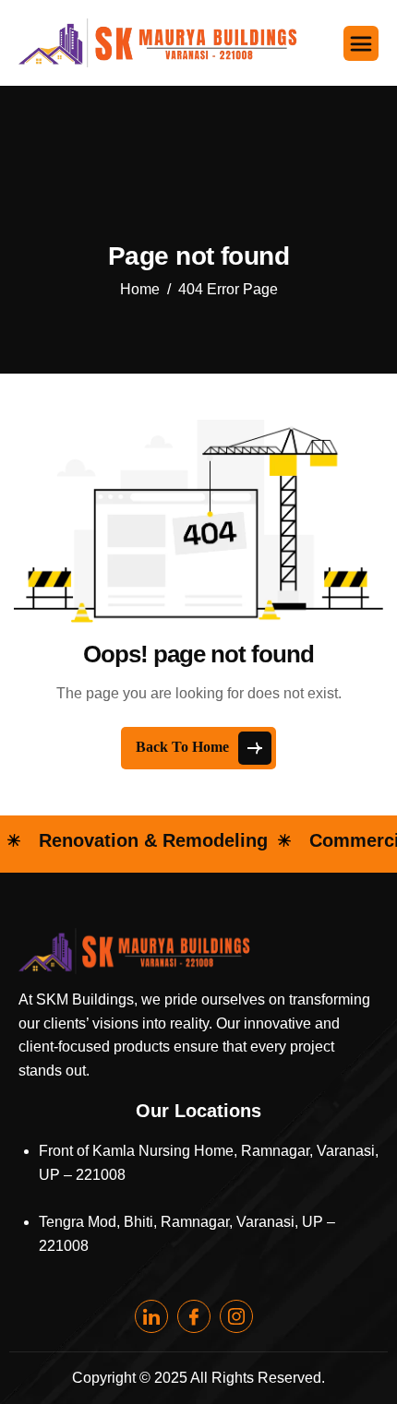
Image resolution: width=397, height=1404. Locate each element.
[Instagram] (236, 1316)
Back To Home (184, 747)
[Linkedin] (151, 1316)
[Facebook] (194, 1316)
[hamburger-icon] (361, 43)
